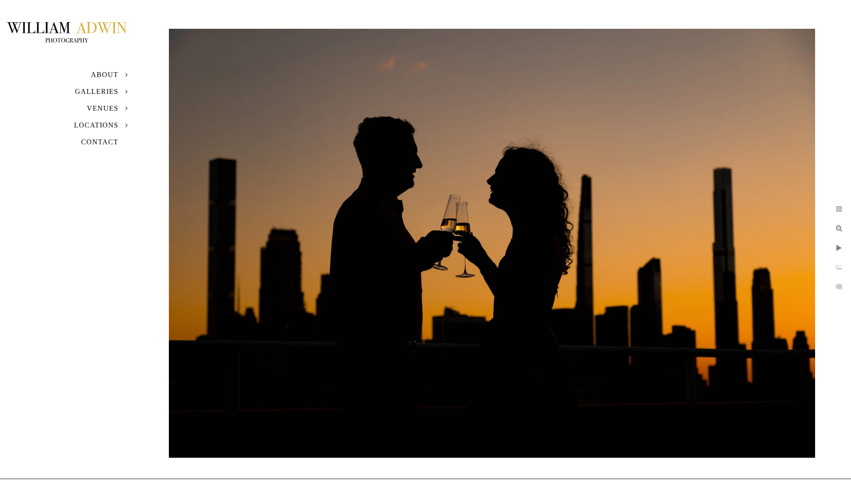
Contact (99, 142)
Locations (96, 125)
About (104, 74)
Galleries (96, 91)
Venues (102, 108)
